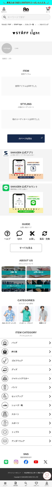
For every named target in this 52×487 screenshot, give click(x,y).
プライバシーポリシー (14, 473)
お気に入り (36, 485)
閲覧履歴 (15, 485)
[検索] (5, 17)
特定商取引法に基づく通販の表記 (34, 473)
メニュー (5, 485)
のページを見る (25, 138)
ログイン (4, 12)
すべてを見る (26, 248)
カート (48, 12)
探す (26, 485)
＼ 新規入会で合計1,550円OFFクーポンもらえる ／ (26, 2)
